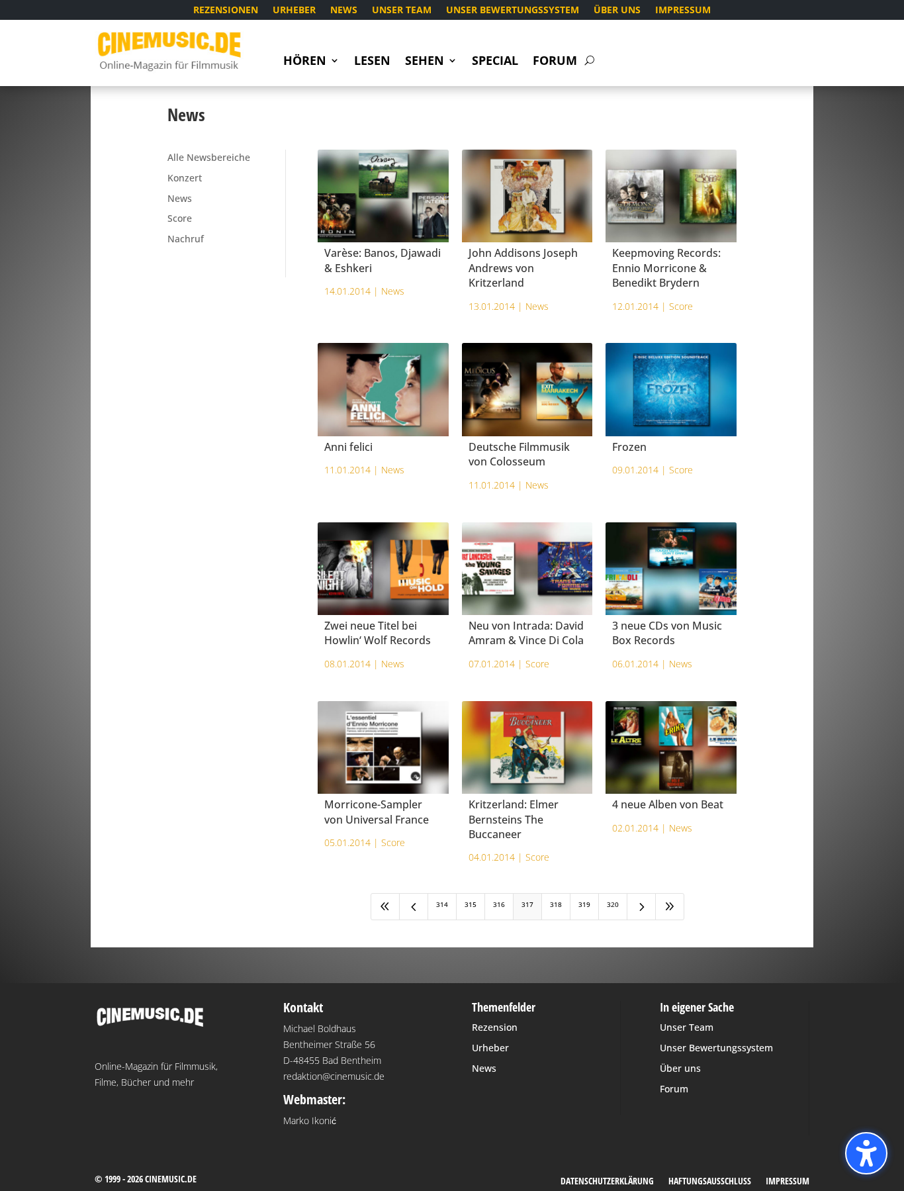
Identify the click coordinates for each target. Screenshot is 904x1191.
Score (179, 218)
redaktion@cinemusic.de (333, 1076)
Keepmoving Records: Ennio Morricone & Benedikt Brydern (666, 268)
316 (499, 904)
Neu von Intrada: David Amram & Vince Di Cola (526, 632)
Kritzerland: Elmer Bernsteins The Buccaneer (514, 819)
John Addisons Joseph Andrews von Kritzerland (523, 268)
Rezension (495, 1027)
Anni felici (348, 447)
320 (613, 904)
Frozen (629, 447)
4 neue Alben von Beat (667, 804)
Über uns (617, 10)
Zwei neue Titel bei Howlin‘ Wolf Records (377, 632)
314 (442, 904)
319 (584, 904)
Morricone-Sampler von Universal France (376, 811)
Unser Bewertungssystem (512, 10)
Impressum (683, 10)
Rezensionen (225, 10)
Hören (304, 62)
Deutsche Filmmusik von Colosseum (519, 454)
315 (470, 904)
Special (495, 62)
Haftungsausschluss (709, 1181)
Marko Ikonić (309, 1120)
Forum (555, 62)
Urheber (294, 10)
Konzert (184, 177)
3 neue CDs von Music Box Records (667, 632)
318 (556, 904)
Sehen (424, 62)
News (343, 10)
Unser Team (401, 10)
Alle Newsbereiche (208, 157)
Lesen (372, 62)
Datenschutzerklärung (607, 1181)
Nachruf (185, 238)
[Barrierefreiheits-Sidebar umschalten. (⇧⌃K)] (866, 1153)
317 (527, 904)
